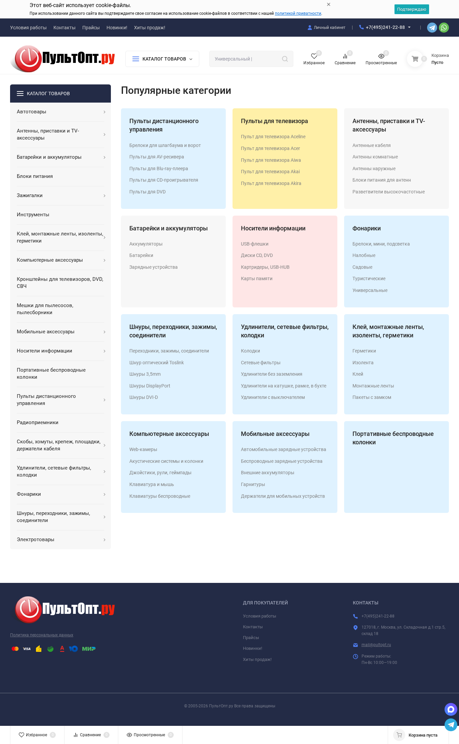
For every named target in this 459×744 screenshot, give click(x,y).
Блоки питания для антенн (381, 180)
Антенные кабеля (371, 145)
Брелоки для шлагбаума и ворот (165, 145)
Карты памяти (257, 278)
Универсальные (369, 290)
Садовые (362, 267)
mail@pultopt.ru (376, 644)
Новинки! (252, 648)
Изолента (363, 362)
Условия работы (259, 616)
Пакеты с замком (371, 397)
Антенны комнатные (375, 156)
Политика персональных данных (41, 635)
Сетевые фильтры (261, 362)
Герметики (364, 351)
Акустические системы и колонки (166, 461)
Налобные (363, 255)
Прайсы (251, 637)
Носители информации (273, 228)
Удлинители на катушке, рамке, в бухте (283, 385)
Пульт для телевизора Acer (270, 148)
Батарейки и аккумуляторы (168, 228)
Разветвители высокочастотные (388, 191)
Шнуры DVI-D (143, 397)
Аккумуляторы (146, 244)
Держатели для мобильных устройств (283, 496)
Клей (357, 374)
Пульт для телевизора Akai (270, 171)
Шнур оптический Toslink (156, 362)
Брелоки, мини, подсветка (381, 244)
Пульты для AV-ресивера (156, 156)
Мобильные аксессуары (275, 433)
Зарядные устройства (153, 267)
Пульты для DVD (147, 191)
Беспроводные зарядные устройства (282, 461)
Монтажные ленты (373, 385)
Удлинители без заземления (271, 374)
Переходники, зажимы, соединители (169, 351)
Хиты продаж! (257, 659)
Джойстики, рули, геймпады (160, 472)
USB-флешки (254, 244)
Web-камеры (143, 449)
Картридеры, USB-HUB (265, 267)
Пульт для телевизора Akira (271, 183)
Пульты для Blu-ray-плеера (158, 168)
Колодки (250, 351)
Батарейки (141, 255)
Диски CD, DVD (257, 255)
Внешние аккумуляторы (267, 472)
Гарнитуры (253, 484)
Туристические (368, 278)
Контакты (253, 626)
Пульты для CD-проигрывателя (163, 180)
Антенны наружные (373, 168)
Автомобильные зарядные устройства (283, 449)
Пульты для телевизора (274, 120)
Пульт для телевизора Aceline (273, 136)
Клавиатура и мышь (151, 484)
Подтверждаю (411, 9)
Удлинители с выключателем (273, 397)
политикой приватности (298, 13)
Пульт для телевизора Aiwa (271, 160)
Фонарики (366, 228)
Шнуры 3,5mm (145, 374)
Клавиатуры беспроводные (159, 496)
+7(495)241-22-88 (385, 27)
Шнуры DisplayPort (149, 385)
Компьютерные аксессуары (169, 433)
